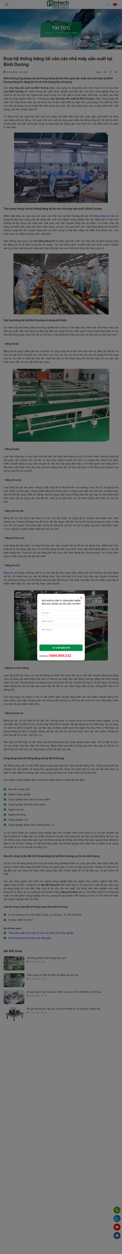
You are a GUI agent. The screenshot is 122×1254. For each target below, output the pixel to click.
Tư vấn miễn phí (61, 647)
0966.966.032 (60, 656)
